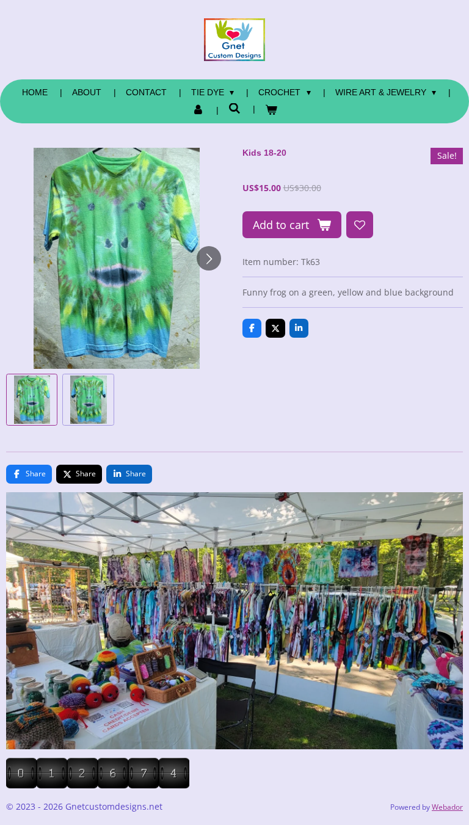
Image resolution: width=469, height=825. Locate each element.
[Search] (234, 108)
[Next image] (209, 258)
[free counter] (97, 785)
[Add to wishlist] (359, 224)
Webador (447, 807)
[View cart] (271, 110)
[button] (31, 399)
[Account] (198, 110)
